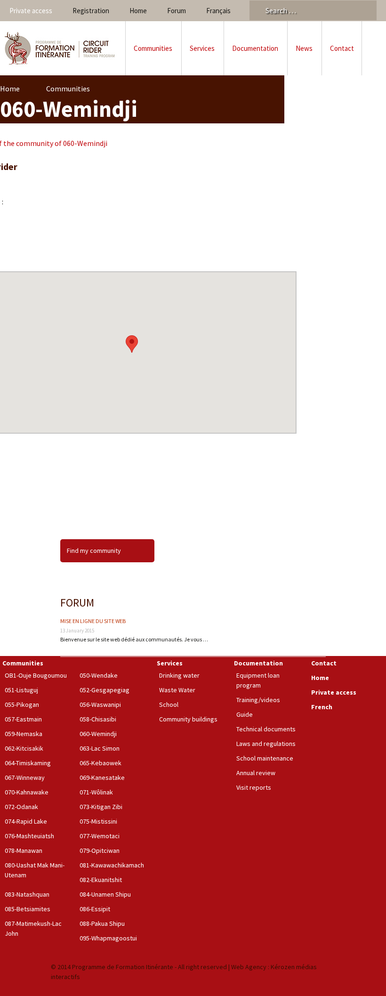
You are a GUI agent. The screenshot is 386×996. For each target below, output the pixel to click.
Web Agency (248, 967)
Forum (176, 10)
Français (218, 10)
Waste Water (177, 690)
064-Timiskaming (28, 763)
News (304, 48)
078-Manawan (23, 850)
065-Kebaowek (100, 763)
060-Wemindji (98, 733)
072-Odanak (21, 806)
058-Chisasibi (98, 719)
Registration (90, 10)
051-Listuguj (21, 690)
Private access (30, 10)
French (321, 707)
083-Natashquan (27, 894)
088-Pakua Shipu (102, 923)
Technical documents (266, 729)
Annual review (255, 773)
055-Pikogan (22, 704)
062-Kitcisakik (24, 748)
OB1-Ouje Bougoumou (36, 675)
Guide (244, 714)
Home (138, 10)
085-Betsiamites (27, 909)
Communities (153, 48)
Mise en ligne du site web (93, 620)
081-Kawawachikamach (112, 865)
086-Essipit (95, 909)
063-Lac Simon (100, 748)
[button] (132, 344)
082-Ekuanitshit (101, 879)
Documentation (255, 48)
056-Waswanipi (100, 704)
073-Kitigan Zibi (101, 806)
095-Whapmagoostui (108, 938)
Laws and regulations (266, 743)
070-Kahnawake (26, 792)
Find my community (94, 550)
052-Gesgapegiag (104, 690)
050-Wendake (99, 675)
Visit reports (253, 787)
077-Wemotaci (100, 836)
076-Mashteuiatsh (29, 836)
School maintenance (264, 758)
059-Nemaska (23, 733)
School (168, 704)
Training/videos (258, 700)
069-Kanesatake (102, 777)
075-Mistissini (98, 821)
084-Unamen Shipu (105, 894)
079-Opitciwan (100, 850)
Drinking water (179, 675)
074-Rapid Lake (26, 821)
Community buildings (188, 719)
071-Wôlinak (96, 792)
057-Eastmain (23, 719)
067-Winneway (25, 777)
